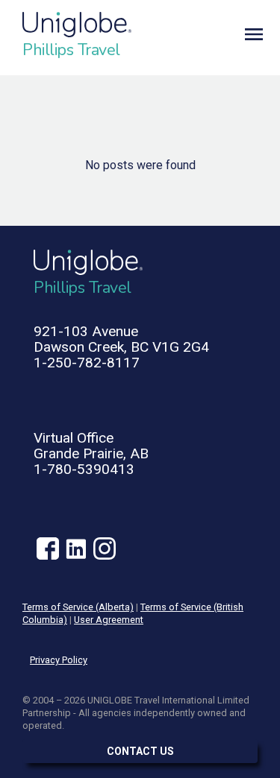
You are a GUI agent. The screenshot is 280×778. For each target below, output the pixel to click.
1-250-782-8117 (87, 362)
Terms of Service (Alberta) (78, 607)
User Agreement (108, 619)
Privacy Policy (58, 659)
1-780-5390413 (84, 469)
